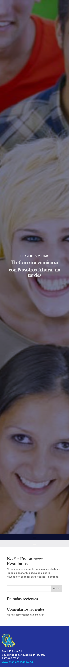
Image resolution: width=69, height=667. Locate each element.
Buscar (56, 588)
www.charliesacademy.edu (18, 662)
